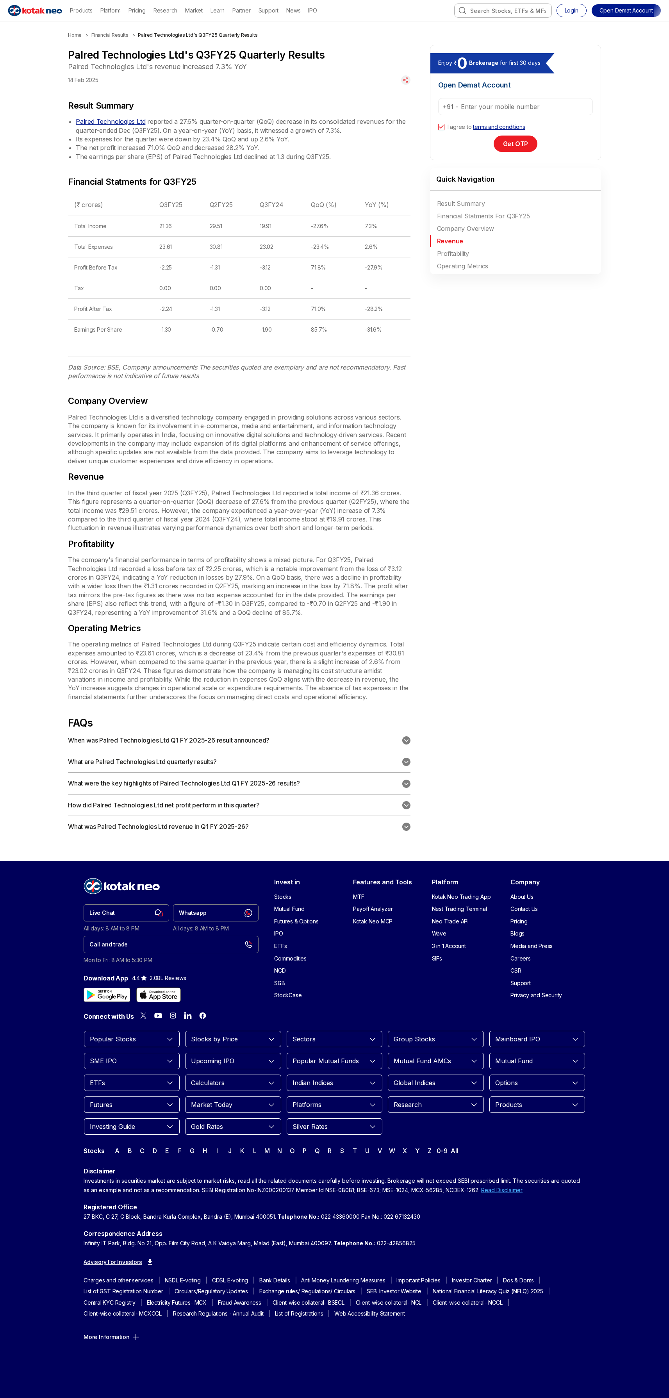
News (293, 10)
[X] (143, 1015)
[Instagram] (173, 1015)
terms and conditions (499, 126)
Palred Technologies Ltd (110, 121)
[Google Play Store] (107, 994)
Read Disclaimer (502, 1190)
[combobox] (503, 11)
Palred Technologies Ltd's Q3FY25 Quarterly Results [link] (197, 35)
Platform (110, 10)
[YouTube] (158, 1015)
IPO (312, 10)
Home (75, 35)
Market (194, 10)
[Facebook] (203, 1015)
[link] (126, 912)
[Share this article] (405, 80)
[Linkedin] (188, 1015)
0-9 (442, 1151)
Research (165, 10)
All (454, 1151)
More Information (107, 1337)
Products (81, 10)
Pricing (137, 10)
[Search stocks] (462, 10)
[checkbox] (441, 127)
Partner (241, 10)
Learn (218, 10)
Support (269, 10)
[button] (626, 10)
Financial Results (109, 35)
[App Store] (158, 994)
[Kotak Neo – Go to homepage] (35, 10)
